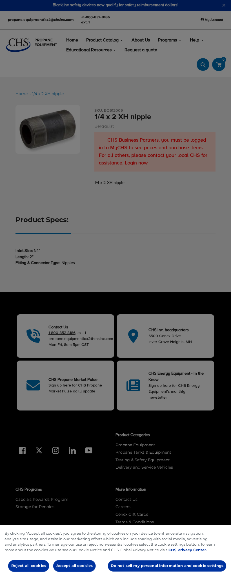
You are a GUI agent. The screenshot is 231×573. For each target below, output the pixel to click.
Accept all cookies (74, 565)
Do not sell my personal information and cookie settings (167, 565)
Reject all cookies (28, 565)
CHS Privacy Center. (187, 550)
